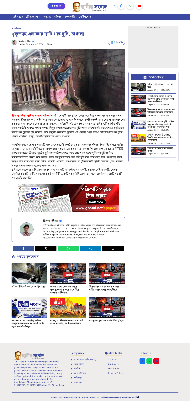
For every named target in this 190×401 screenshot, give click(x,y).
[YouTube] (139, 6)
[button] (114, 7)
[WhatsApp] (130, 6)
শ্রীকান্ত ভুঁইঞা (26, 41)
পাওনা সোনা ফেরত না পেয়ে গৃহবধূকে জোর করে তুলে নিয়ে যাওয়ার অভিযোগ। (64, 290)
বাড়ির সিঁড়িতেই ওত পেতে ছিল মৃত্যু (28, 287)
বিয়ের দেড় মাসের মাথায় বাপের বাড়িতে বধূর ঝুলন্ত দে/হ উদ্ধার (104, 288)
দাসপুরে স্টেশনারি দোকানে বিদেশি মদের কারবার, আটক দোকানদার (66, 322)
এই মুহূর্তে (18, 17)
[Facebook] (121, 6)
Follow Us (118, 42)
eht (137, 397)
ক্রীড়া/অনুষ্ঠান (33, 17)
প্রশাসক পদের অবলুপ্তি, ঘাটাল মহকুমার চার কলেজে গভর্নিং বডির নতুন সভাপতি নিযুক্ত (28, 324)
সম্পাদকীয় (70, 17)
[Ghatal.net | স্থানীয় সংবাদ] (90, 7)
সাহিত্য (57, 17)
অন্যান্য (47, 17)
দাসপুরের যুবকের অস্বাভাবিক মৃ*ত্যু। (106, 321)
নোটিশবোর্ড (85, 17)
